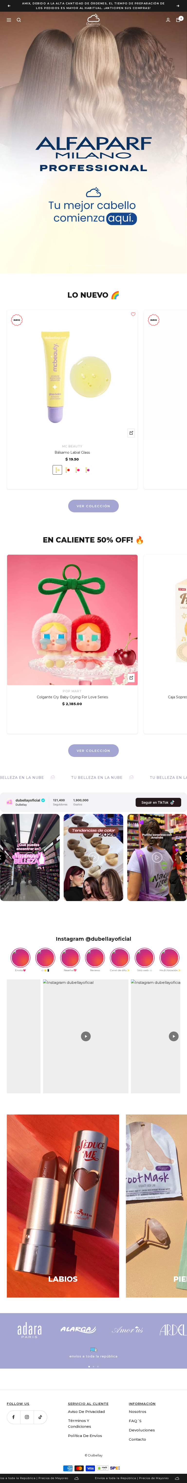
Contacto (137, 1434)
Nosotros (137, 1407)
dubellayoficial (28, 795)
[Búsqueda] (19, 15)
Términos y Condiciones (79, 1419)
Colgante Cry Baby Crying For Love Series (72, 692)
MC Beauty (72, 441)
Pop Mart (72, 686)
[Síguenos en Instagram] (27, 1412)
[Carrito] (178, 15)
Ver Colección (93, 501)
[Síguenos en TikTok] (40, 1412)
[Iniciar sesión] (168, 15)
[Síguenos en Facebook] (13, 1412)
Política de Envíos (85, 1431)
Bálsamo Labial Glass (72, 448)
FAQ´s (135, 1416)
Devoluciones (142, 1425)
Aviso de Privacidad (86, 1407)
